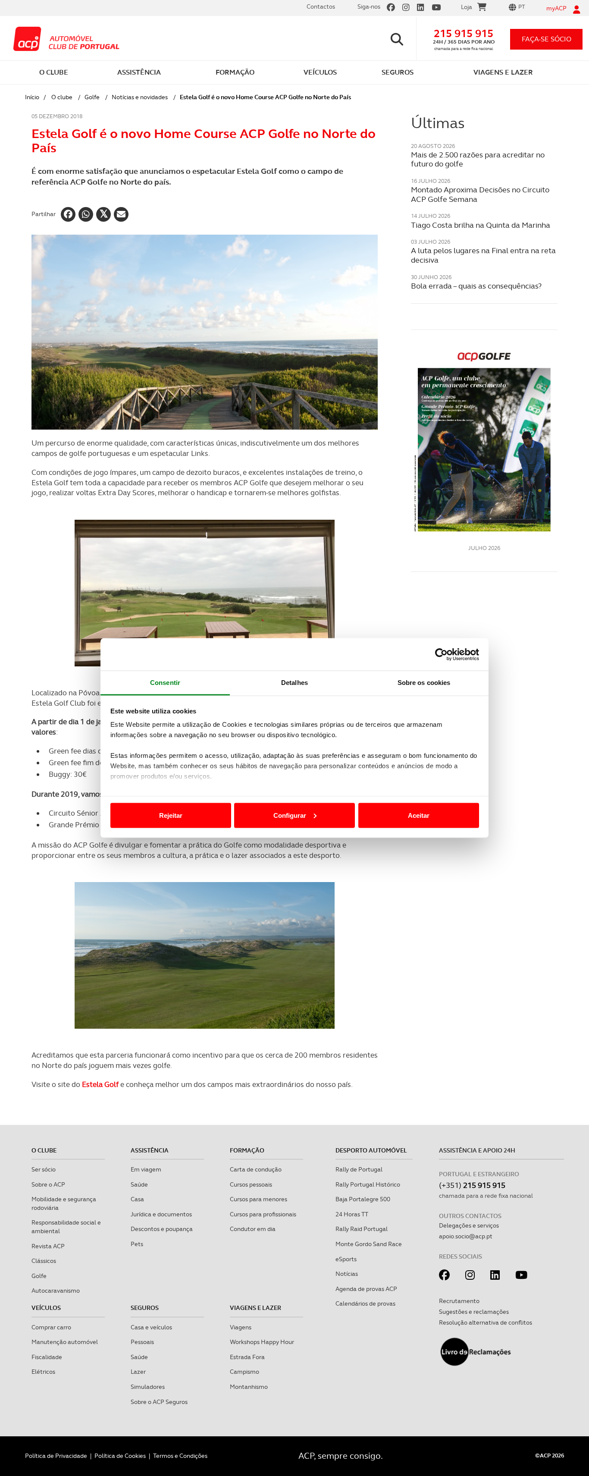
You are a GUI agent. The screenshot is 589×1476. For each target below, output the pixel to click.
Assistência (150, 1150)
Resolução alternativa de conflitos (485, 1322)
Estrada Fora (247, 1357)
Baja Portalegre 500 (362, 1199)
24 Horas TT (351, 1214)
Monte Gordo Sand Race (368, 1244)
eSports (346, 1259)
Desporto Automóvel (371, 1150)
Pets (137, 1244)
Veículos (46, 1308)
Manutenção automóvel (64, 1342)
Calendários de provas (365, 1303)
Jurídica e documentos (161, 1214)
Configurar (289, 815)
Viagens (240, 1327)
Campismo (244, 1372)
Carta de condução (256, 1169)
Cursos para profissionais (263, 1214)
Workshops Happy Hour (262, 1342)
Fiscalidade (46, 1357)
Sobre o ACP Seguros (159, 1402)
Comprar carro (51, 1327)
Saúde (139, 1184)
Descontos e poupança (162, 1229)
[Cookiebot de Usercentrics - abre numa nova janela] (441, 654)
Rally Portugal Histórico (367, 1184)
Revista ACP (48, 1246)
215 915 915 (463, 33)
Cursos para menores (258, 1199)
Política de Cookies (120, 1456)
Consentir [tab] (165, 682)
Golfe (92, 97)
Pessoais (142, 1342)
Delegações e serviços (469, 1225)
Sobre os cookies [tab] (424, 682)
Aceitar (418, 815)
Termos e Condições (180, 1456)
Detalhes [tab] (294, 682)
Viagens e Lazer (255, 1308)
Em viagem (146, 1169)
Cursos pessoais (251, 1184)
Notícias (346, 1274)
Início (32, 97)
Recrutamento (459, 1301)
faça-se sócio (546, 39)
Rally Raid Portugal (361, 1229)
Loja (466, 7)
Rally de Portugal (358, 1169)
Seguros (145, 1308)
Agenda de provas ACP (366, 1289)
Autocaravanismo (55, 1290)
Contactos (321, 6)
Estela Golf (100, 1084)
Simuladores (148, 1387)
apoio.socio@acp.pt (465, 1236)
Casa (137, 1199)
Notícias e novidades (140, 97)
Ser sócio (43, 1169)
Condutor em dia (253, 1229)
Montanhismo (249, 1387)
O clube (61, 97)
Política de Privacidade (56, 1456)
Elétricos (43, 1372)
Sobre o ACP (48, 1184)
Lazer (138, 1372)
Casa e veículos (151, 1327)
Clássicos (43, 1261)
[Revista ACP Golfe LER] (484, 440)
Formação (247, 1150)
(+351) (472, 1185)
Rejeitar (170, 815)
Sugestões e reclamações (474, 1312)
